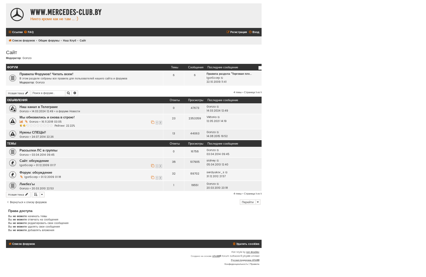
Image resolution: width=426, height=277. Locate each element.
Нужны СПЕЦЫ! (33, 132)
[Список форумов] (17, 15)
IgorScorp (213, 78)
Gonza (27, 58)
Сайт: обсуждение (34, 161)
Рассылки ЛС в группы (38, 150)
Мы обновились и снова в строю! (47, 117)
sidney (211, 160)
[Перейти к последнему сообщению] (218, 107)
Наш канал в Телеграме (39, 107)
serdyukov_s (215, 172)
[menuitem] (29, 32)
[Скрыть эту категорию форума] (260, 68)
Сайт (11, 52)
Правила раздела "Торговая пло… (229, 74)
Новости (74, 111)
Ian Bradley (252, 252)
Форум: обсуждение (36, 172)
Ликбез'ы (27, 184)
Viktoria (212, 117)
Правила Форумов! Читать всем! (46, 74)
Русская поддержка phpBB (245, 260)
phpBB (216, 256)
